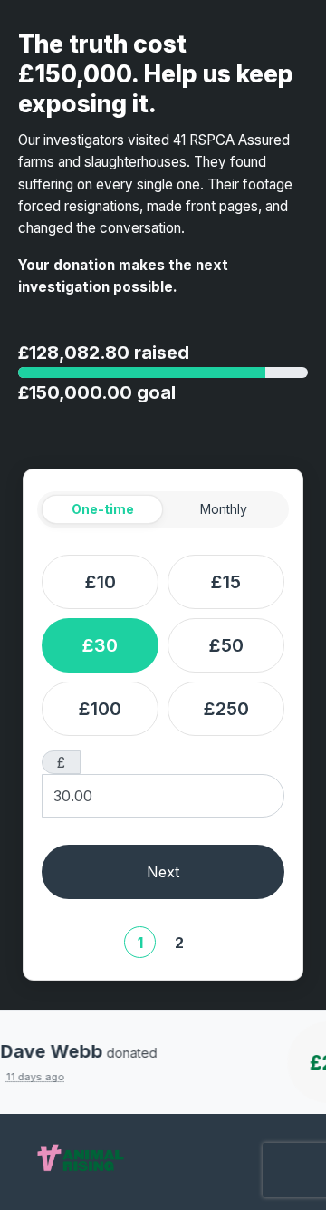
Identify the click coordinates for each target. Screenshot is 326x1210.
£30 (100, 645)
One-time (103, 509)
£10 (100, 582)
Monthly (223, 509)
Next (163, 872)
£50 (226, 645)
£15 (226, 582)
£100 (100, 709)
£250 (226, 709)
